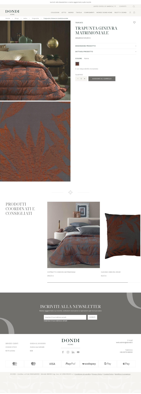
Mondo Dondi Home (104, 12)
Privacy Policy (97, 374)
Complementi (89, 12)
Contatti (122, 6)
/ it (104, 6)
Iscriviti (92, 317)
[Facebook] (63, 352)
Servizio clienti (12, 343)
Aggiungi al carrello (102, 79)
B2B (31, 351)
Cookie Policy (108, 374)
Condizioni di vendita (83, 374)
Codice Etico (11, 347)
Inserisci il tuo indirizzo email (55, 321)
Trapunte (35, 18)
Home (8, 18)
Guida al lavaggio (38, 343)
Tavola (79, 12)
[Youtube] (78, 352)
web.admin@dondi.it (124, 342)
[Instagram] (68, 352)
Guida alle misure (37, 347)
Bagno (71, 12)
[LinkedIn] (73, 352)
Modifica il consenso (123, 374)
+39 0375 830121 (126, 352)
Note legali (10, 351)
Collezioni (55, 12)
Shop (17, 18)
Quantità (79, 75)
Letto (64, 12)
